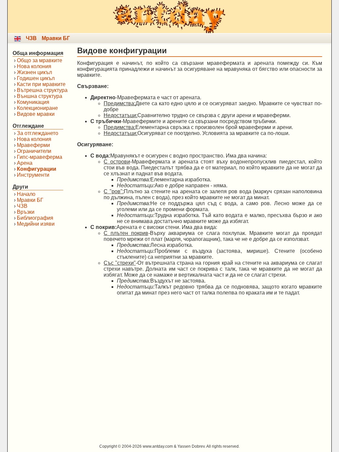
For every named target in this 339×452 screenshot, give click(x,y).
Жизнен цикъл (34, 72)
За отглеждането (37, 133)
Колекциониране (37, 108)
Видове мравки (36, 114)
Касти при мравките (41, 84)
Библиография (35, 218)
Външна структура (39, 96)
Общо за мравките (39, 60)
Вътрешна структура (42, 90)
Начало (26, 194)
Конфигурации (36, 169)
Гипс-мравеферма (39, 157)
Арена (24, 163)
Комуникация (33, 102)
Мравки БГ (56, 38)
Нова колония (34, 66)
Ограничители (34, 151)
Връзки (25, 212)
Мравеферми (33, 145)
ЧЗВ (31, 38)
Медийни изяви (36, 224)
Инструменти (33, 175)
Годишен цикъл (36, 78)
